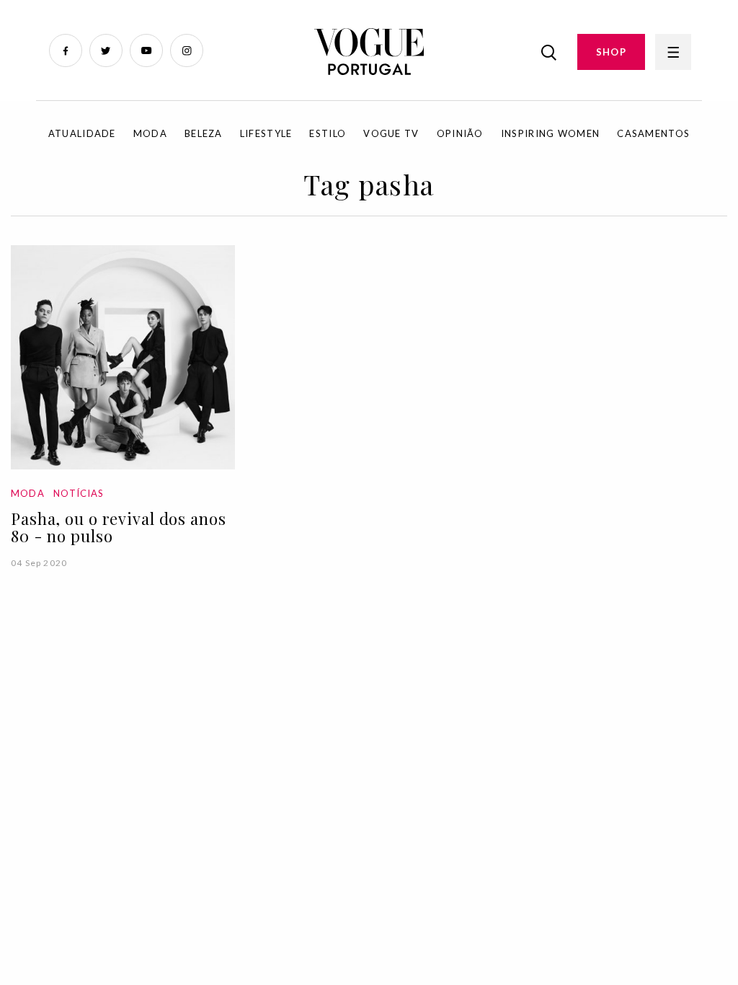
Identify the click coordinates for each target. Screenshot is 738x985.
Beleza (203, 133)
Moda (150, 133)
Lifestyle (266, 133)
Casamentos (653, 133)
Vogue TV (391, 133)
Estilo (327, 133)
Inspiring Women (550, 133)
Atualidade (82, 133)
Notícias (78, 493)
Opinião (460, 133)
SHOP (611, 52)
